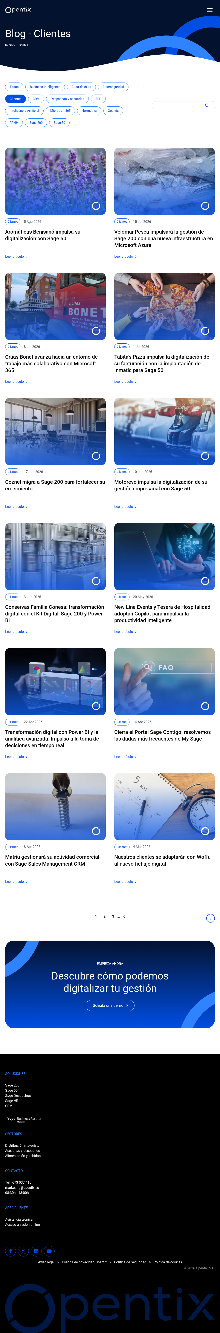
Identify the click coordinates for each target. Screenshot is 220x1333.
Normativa (89, 111)
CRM (36, 99)
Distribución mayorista (22, 1145)
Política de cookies (168, 1262)
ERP (98, 99)
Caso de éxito (81, 87)
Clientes (15, 99)
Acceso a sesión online (22, 1225)
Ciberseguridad (113, 87)
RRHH (14, 123)
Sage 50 (59, 123)
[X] (23, 1251)
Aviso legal (46, 1262)
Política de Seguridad (130, 1262)
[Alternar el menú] (210, 10)
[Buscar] (206, 105)
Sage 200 (36, 123)
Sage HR (11, 1101)
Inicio (9, 45)
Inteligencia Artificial (24, 111)
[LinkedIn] (36, 1251)
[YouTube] (49, 1251)
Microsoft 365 (60, 111)
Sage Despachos (18, 1096)
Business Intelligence (45, 87)
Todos (14, 87)
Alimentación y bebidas (23, 1156)
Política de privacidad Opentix (84, 1262)
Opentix (113, 111)
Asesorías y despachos (22, 1151)
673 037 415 (21, 1182)
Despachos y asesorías (67, 99)
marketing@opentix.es (22, 1188)
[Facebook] (10, 1251)
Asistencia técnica (19, 1219)
